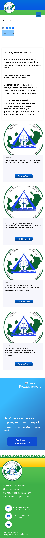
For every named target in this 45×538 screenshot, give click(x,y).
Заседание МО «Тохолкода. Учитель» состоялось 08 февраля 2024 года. (23, 161)
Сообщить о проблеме (22, 442)
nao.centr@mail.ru (21, 515)
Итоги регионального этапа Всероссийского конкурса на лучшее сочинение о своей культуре (23, 225)
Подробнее (23, 176)
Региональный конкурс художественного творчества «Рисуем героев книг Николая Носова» (20, 351)
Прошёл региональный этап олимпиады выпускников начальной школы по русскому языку (22, 288)
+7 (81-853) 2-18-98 (21, 507)
